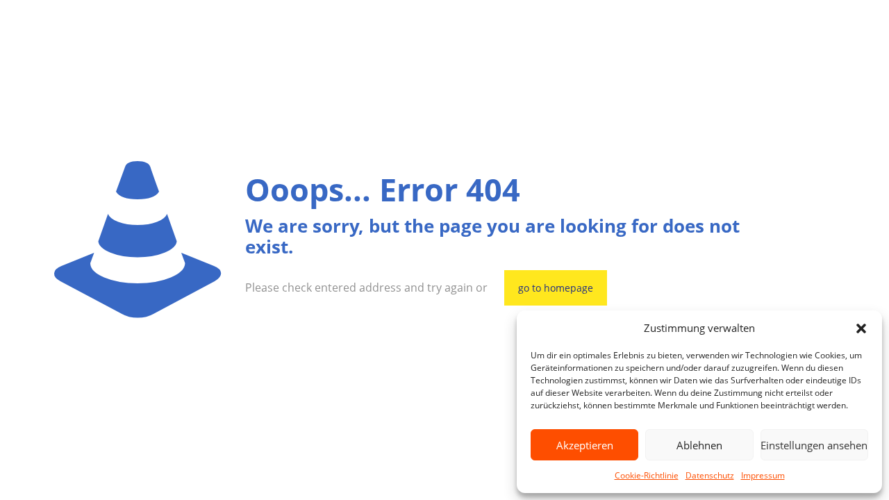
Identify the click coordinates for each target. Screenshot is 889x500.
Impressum (763, 475)
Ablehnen (699, 445)
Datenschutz (710, 475)
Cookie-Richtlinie (647, 475)
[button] (861, 328)
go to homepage (555, 287)
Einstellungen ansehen (814, 445)
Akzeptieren (584, 445)
